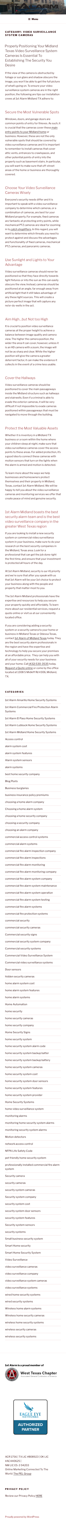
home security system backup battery (27, 1060)
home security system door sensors (26, 1081)
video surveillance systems (21, 1287)
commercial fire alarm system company (28, 878)
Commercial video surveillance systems (29, 962)
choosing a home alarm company (24, 802)
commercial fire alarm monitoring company (31, 871)
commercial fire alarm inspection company (30, 850)
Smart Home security (18, 1245)
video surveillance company (21, 1273)
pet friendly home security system (25, 1157)
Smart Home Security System (23, 1252)
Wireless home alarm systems (23, 1308)
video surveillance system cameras (26, 1280)
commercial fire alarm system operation (29, 892)
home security (13, 1011)
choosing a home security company (26, 816)
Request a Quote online (19, 668)
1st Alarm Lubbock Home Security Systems (31, 725)
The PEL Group (22, 1473)
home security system (18, 1039)
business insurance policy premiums (27, 795)
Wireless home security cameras (25, 1315)
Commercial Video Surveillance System (29, 955)
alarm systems (14, 767)
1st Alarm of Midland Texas (31, 638)
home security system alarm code (25, 1046)
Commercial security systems (23, 948)
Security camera (15, 1175)
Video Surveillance (16, 1259)
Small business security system (24, 1238)
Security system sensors (20, 1224)
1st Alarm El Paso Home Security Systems (30, 718)
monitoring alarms (16, 1115)
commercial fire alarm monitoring (25, 864)
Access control (14, 739)
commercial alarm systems (21, 843)
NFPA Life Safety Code (18, 1150)
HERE (39, 1495)
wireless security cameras (20, 1329)
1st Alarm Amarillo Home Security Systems (31, 700)
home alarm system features (22, 990)
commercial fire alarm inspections (25, 857)
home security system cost (21, 1074)
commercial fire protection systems (26, 913)
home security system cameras (24, 1067)
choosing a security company (22, 823)
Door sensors (13, 969)
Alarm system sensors (18, 760)
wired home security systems (22, 1294)
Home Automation (16, 1004)
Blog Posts (11, 781)
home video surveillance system (24, 1108)
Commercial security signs (21, 934)
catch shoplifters (20, 229)
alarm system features (18, 753)
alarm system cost (16, 746)
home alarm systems (17, 997)
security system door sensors (23, 1210)
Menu (35, 19)
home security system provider (23, 1095)
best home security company (22, 774)
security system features (20, 1217)
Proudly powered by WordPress (22, 1516)
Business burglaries (17, 788)
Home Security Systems (19, 1102)
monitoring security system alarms (26, 1129)
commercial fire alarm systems (23, 906)
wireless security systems (20, 1336)
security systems (15, 1231)
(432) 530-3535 (38, 663)
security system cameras (20, 1189)
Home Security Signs (17, 1032)
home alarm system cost (20, 983)
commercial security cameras (22, 927)
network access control (19, 1143)
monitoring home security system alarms (29, 1122)
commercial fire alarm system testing (27, 899)
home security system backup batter (27, 1053)
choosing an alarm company (21, 830)
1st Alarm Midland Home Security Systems (30, 732)
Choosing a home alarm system (24, 809)
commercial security (17, 920)
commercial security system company (28, 941)
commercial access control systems (26, 837)
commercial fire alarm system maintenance (31, 885)
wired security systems (19, 1301)
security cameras (15, 1182)
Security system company (20, 1196)
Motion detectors (15, 1136)
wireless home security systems (24, 1322)
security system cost (17, 1203)
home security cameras (19, 1018)
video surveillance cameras (21, 1266)
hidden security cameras (20, 976)
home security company (19, 1025)
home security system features (24, 1088)
